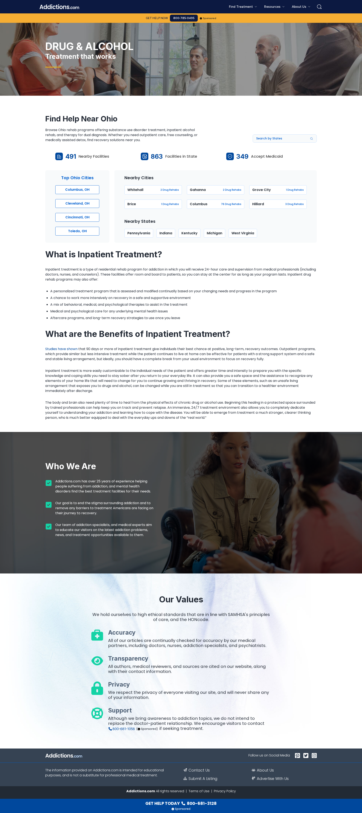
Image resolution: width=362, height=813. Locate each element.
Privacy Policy (225, 791)
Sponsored (209, 18)
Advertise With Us (273, 778)
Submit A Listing (203, 778)
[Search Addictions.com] (319, 6)
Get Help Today (181, 803)
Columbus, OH (77, 189)
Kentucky (189, 233)
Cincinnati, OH (77, 217)
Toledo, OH (77, 231)
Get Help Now (157, 18)
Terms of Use (199, 791)
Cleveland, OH (77, 203)
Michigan (214, 233)
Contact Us (199, 770)
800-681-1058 (123, 729)
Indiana (165, 233)
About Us (265, 770)
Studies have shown (61, 349)
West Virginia (242, 233)
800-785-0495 (183, 18)
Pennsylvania (138, 233)
